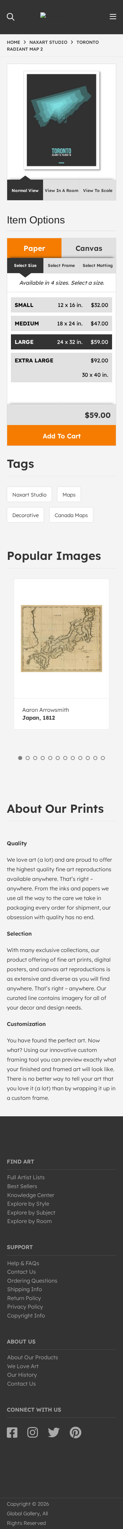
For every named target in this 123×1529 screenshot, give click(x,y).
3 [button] (35, 758)
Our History (22, 1374)
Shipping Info (24, 1289)
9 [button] (80, 758)
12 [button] (103, 758)
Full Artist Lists (26, 1177)
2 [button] (28, 758)
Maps (69, 494)
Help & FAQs (23, 1263)
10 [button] (88, 758)
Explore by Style (28, 1203)
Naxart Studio (29, 494)
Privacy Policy (25, 1306)
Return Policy (24, 1298)
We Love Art (23, 1366)
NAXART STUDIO (48, 42)
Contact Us (21, 1271)
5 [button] (50, 758)
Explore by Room (29, 1221)
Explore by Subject (31, 1212)
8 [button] (73, 758)
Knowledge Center (30, 1195)
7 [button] (65, 758)
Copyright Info (26, 1315)
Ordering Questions (32, 1280)
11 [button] (95, 758)
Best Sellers (22, 1186)
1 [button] (20, 758)
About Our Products (32, 1357)
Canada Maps (71, 515)
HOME (13, 42)
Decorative (25, 515)
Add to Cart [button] (62, 436)
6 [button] (58, 758)
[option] (61, 654)
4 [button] (43, 758)
